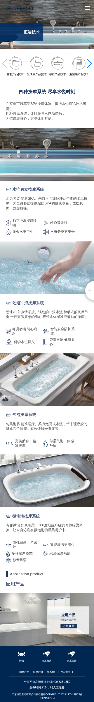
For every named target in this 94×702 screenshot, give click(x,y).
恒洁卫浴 (20, 10)
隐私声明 (24, 672)
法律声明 (38, 672)
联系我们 (52, 672)
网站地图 (65, 672)
